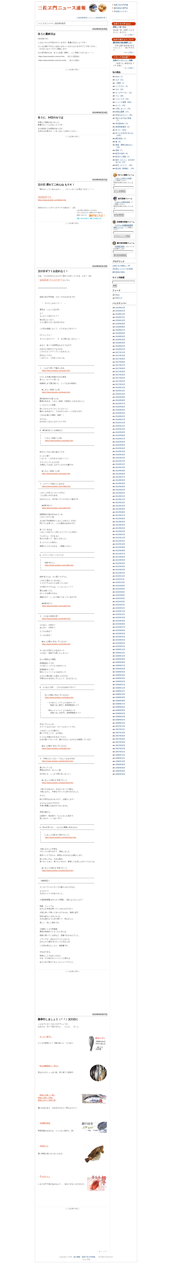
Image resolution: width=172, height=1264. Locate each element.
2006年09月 (120, 764)
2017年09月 (120, 359)
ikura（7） (119, 77)
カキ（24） (120, 89)
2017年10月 (120, 355)
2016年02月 (120, 416)
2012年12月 (120, 538)
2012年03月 (120, 566)
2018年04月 (120, 340)
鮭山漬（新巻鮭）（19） (125, 168)
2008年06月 (120, 707)
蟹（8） (118, 142)
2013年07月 (120, 515)
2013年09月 (120, 509)
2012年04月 (120, 563)
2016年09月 (120, 397)
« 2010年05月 (81, 18)
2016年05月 (120, 410)
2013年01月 (120, 534)
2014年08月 (120, 474)
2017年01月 (120, 384)
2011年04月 (120, 598)
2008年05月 (120, 710)
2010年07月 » (101, 18)
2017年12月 (120, 352)
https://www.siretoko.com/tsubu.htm (56, 371)
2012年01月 (120, 573)
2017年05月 (120, 372)
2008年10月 (120, 694)
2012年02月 (120, 570)
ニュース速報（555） (124, 102)
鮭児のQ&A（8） (122, 153)
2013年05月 (120, 522)
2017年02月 (120, 381)
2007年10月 (120, 733)
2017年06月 (120, 368)
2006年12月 (120, 755)
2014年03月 (120, 490)
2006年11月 (120, 758)
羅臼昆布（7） (121, 138)
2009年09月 (120, 659)
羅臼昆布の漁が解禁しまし (123, 43)
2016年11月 (120, 391)
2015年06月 (120, 442)
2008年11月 (120, 691)
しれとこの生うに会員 (123, 178)
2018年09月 (120, 324)
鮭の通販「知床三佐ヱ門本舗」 (85, 1257)
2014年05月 (120, 483)
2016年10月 (120, 394)
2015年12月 (120, 423)
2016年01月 (120, 419)
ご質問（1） (120, 83)
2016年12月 (120, 387)
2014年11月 (120, 464)
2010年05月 (120, 634)
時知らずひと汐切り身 (47, 1100)
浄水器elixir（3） (122, 123)
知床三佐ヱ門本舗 (121, 5)
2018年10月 (120, 320)
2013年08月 (120, 512)
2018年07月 (120, 330)
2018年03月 (120, 343)
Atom (117, 295)
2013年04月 (120, 525)
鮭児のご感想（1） (123, 157)
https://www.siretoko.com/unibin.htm (56, 486)
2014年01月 (120, 496)
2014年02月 (120, 493)
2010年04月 (120, 637)
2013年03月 (120, 528)
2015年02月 (120, 455)
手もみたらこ (45, 1176)
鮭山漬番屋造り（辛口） (49, 1066)
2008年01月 (120, 723)
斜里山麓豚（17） (122, 112)
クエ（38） (120, 96)
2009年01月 (120, 685)
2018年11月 (120, 317)
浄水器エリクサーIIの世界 (122, 269)
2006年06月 (120, 768)
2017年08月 (120, 362)
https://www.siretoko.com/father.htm (52, 200)
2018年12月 (120, 314)
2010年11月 (120, 614)
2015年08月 (120, 435)
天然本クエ (44, 1146)
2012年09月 (120, 547)
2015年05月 (120, 445)
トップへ (104, 1251)
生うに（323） (121, 130)
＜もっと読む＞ (129, 35)
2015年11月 (120, 426)
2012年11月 (120, 541)
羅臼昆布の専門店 (121, 8)
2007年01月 (120, 752)
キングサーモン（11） (124, 93)
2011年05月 (120, 595)
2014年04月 (120, 487)
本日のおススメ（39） (124, 115)
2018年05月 (120, 336)
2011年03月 (120, 602)
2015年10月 (120, 429)
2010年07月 (120, 627)
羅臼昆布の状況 (118, 272)
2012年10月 (120, 544)
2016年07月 (120, 404)
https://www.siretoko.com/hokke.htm (56, 619)
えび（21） (120, 80)
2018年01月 (120, 349)
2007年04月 (120, 742)
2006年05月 (120, 771)
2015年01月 (120, 458)
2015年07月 (120, 439)
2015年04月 (120, 448)
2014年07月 (120, 477)
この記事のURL (72, 70)
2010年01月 (120, 646)
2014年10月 (120, 467)
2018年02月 (120, 346)
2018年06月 (120, 333)
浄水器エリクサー (121, 11)
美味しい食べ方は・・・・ (123, 27)
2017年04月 (120, 375)
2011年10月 (120, 582)
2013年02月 (120, 531)
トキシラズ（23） (122, 99)
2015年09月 (120, 432)
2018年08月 (120, 327)
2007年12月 (120, 726)
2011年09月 (120, 586)
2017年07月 (120, 365)
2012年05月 (120, 560)
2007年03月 (120, 745)
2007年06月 (120, 736)
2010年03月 (120, 640)
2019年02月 (120, 308)
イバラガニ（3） (122, 86)
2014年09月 (120, 471)
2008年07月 (120, 704)
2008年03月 (120, 717)
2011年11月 (120, 579)
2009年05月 (120, 672)
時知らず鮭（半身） (46, 1098)
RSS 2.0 (118, 298)
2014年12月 (120, 461)
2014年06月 (120, 480)
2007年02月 (120, 749)
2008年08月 (120, 701)
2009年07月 (120, 665)
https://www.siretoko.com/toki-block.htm (57, 761)
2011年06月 (120, 592)
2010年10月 (120, 617)
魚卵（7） (119, 150)
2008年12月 (120, 688)
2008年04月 (120, 713)
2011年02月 (120, 605)
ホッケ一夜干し (46, 1037)
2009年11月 (120, 653)
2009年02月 (120, 681)
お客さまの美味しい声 (121, 266)
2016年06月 (120, 407)
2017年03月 (120, 378)
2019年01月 (120, 311)
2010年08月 (120, 624)
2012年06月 (120, 557)
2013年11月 (120, 502)
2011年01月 (120, 608)
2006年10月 (120, 761)
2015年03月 (120, 451)
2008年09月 (120, 697)
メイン (91, 18)
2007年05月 (120, 739)
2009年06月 (120, 669)
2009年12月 (120, 649)
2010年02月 (120, 643)
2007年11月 (120, 729)
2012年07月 (120, 554)
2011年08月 (120, 589)
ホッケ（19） (120, 105)
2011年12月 (120, 576)
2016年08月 (120, 400)
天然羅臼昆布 (45, 1123)
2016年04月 (120, 413)
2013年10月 (120, 506)
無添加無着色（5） (123, 127)
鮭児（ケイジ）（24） (124, 165)
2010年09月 (120, 621)
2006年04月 (120, 774)
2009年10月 (120, 656)
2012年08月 (120, 550)
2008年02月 (120, 720)
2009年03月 (120, 678)
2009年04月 (120, 675)
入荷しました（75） (123, 109)
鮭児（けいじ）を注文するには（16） (125, 161)
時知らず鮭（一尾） (48, 1095)
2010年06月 (120, 630)
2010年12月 (120, 611)
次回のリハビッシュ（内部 (123, 60)
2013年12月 (120, 499)
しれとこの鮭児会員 (122, 202)
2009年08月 (120, 662)
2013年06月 (120, 519)
